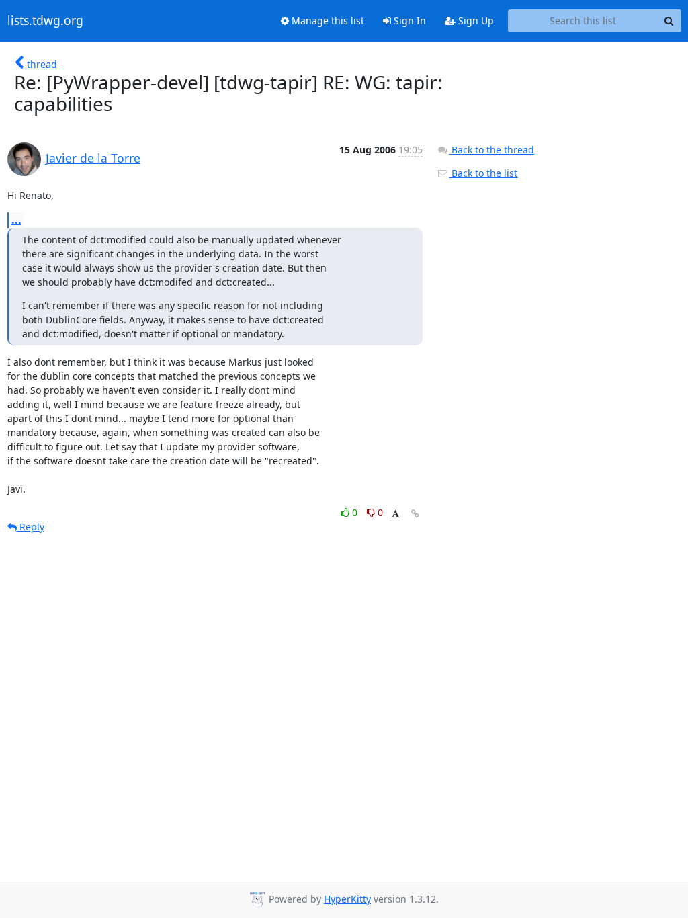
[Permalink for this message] (415, 514)
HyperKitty (347, 898)
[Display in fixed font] (395, 514)
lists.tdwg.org (45, 21)
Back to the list (483, 173)
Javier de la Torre (93, 158)
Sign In (408, 20)
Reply (30, 526)
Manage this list (326, 20)
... (16, 219)
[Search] (669, 20)
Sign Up (475, 20)
